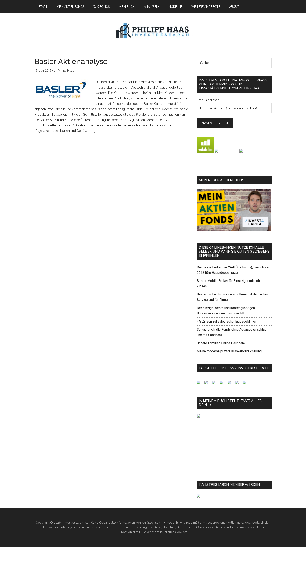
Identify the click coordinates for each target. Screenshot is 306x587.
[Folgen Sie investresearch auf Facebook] (200, 384)
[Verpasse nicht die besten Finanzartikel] (246, 384)
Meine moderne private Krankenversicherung (229, 351)
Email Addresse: (208, 100)
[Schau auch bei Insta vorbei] (238, 384)
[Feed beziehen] (223, 384)
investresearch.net (153, 31)
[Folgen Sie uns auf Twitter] (207, 384)
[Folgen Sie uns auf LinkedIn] (215, 384)
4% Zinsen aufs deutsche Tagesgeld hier (226, 321)
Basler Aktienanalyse (71, 61)
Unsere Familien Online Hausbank (221, 343)
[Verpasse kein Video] (231, 384)
